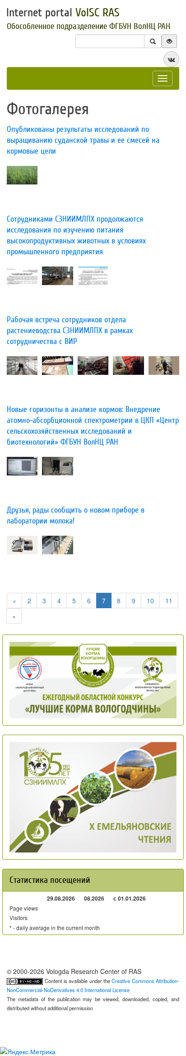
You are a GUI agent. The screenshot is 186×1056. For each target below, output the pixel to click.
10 (150, 600)
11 (168, 600)
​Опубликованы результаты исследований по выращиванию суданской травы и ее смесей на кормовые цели (83, 140)
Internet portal (63, 12)
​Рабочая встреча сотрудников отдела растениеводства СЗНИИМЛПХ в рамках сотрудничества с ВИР (70, 330)
